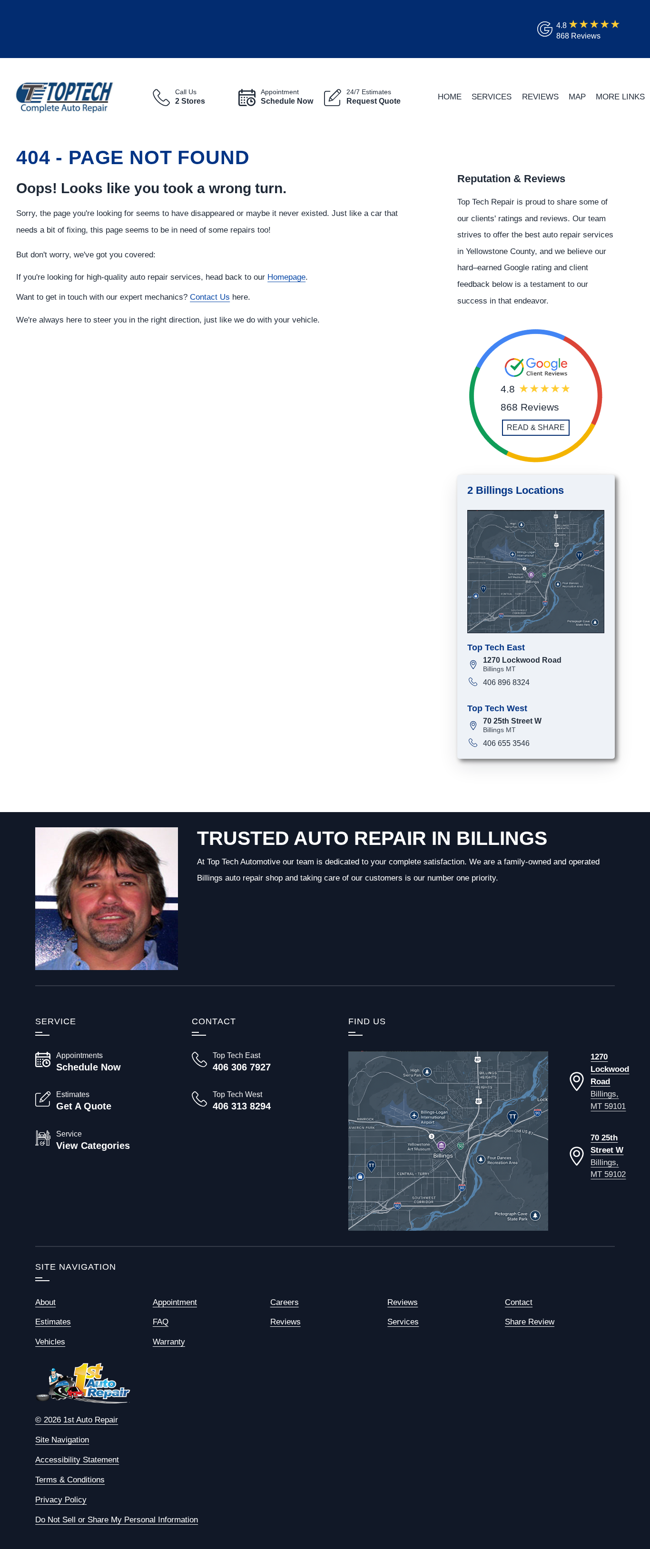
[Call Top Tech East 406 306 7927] (258, 1062)
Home (450, 96)
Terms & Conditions (70, 1479)
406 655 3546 (506, 743)
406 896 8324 (506, 682)
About (45, 1302)
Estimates (53, 1321)
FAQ (160, 1321)
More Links (620, 96)
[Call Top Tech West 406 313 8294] (258, 1101)
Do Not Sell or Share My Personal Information (116, 1519)
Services (492, 96)
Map (577, 96)
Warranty (169, 1341)
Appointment (175, 1302)
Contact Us (210, 297)
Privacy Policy (61, 1499)
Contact (518, 1302)
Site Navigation (62, 1439)
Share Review (529, 1321)
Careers (284, 1302)
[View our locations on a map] (448, 1140)
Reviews (540, 96)
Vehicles (50, 1341)
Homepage (286, 277)
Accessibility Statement (77, 1459)
